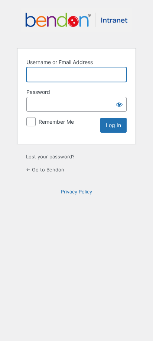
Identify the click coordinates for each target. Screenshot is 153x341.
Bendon (76, 23)
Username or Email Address (59, 62)
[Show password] (119, 104)
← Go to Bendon (45, 170)
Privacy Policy (76, 192)
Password (38, 92)
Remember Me (56, 122)
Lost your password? (50, 157)
